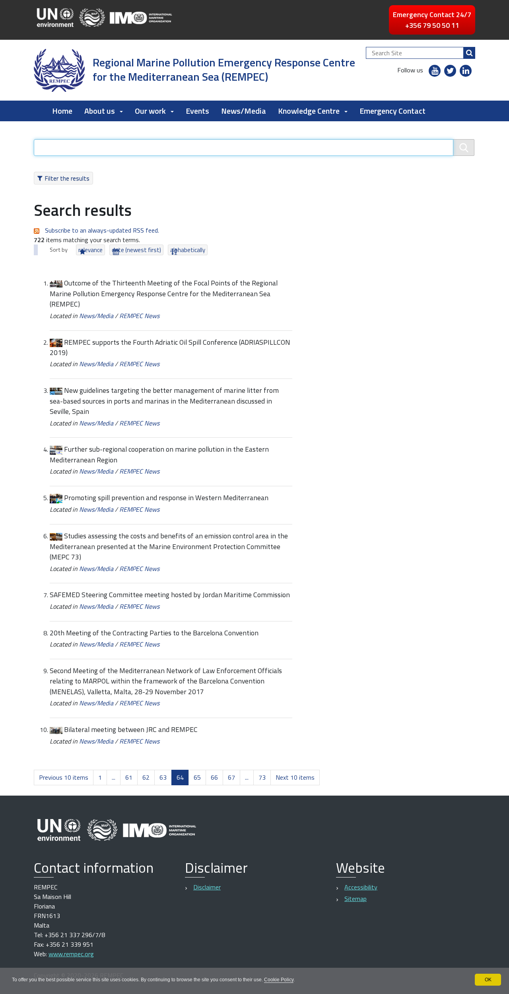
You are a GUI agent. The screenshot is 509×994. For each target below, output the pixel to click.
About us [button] (99, 111)
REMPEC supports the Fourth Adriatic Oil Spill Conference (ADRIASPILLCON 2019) (170, 347)
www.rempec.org (71, 954)
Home (62, 111)
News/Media (243, 111)
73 (262, 777)
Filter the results (67, 178)
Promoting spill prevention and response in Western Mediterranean (166, 497)
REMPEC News (139, 315)
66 (214, 777)
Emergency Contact (392, 111)
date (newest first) (136, 249)
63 (163, 777)
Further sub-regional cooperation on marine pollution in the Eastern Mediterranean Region (159, 454)
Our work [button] (150, 111)
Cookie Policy (278, 979)
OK (488, 979)
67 (231, 777)
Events (197, 111)
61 (128, 777)
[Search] (469, 53)
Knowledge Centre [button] (309, 111)
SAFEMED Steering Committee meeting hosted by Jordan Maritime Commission (170, 594)
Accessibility (360, 887)
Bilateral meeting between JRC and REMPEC (131, 729)
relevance (90, 249)
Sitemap (355, 898)
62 (146, 777)
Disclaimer (207, 887)
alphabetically (187, 249)
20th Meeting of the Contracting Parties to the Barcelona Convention (154, 632)
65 (197, 777)
